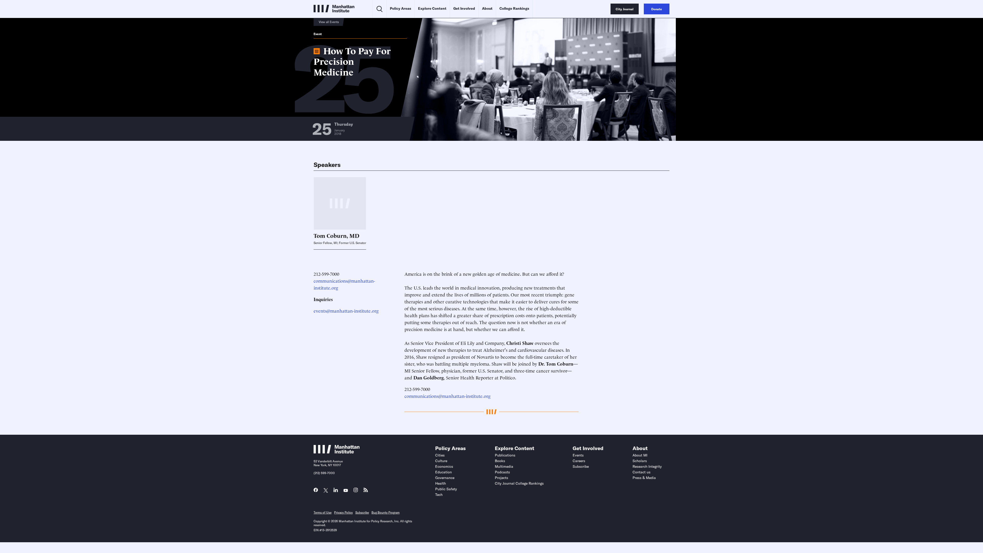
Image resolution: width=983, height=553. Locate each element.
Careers (579, 461)
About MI (640, 455)
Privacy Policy (343, 512)
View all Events (329, 22)
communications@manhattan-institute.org (447, 395)
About (487, 8)
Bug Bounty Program (385, 512)
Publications (505, 455)
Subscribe (581, 466)
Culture (441, 461)
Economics (444, 466)
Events (578, 455)
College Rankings (514, 8)
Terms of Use (323, 512)
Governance (444, 477)
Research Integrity (647, 466)
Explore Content (432, 8)
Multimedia (504, 466)
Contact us (641, 472)
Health (440, 483)
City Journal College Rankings (519, 483)
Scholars (640, 461)
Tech (439, 494)
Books (500, 461)
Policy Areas (400, 8)
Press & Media (644, 477)
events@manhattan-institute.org (346, 310)
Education (443, 472)
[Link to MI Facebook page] (316, 491)
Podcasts (502, 472)
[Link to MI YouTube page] (346, 490)
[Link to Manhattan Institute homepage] (337, 451)
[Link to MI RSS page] (366, 491)
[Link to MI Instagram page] (356, 491)
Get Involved (464, 8)
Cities (440, 455)
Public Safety (446, 489)
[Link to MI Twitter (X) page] (326, 490)
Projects (501, 477)
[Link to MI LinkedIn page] (336, 491)
